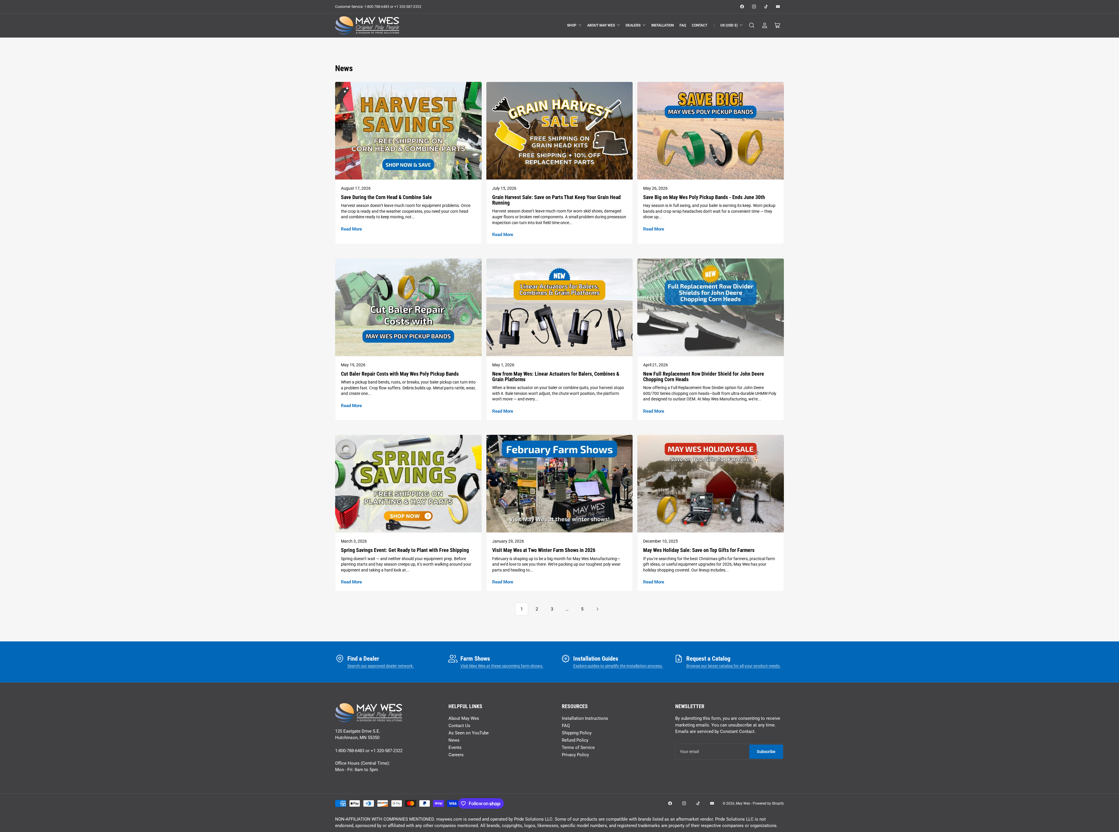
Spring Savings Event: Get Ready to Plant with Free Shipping (405, 550)
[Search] (751, 25)
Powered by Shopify (768, 803)
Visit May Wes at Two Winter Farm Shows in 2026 (543, 550)
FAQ (683, 25)
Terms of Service (578, 747)
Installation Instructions (585, 718)
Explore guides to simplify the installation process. (618, 666)
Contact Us (459, 725)
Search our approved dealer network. (380, 666)
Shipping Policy (577, 733)
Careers (456, 754)
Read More (351, 229)
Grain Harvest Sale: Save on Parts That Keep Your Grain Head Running (556, 200)
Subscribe (766, 751)
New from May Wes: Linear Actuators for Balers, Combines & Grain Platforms (555, 376)
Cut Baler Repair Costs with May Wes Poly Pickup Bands (400, 374)
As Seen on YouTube (468, 733)
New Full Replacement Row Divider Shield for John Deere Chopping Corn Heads (703, 376)
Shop (571, 25)
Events (455, 747)
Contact (699, 25)
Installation (662, 25)
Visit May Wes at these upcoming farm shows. (501, 666)
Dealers (633, 25)
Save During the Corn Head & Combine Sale (386, 197)
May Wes (743, 803)
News (454, 740)
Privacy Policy (575, 754)
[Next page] (597, 609)
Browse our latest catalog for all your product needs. (733, 666)
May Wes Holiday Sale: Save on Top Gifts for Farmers (698, 550)
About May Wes (601, 25)
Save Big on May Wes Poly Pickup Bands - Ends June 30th (704, 197)
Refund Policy (575, 740)
